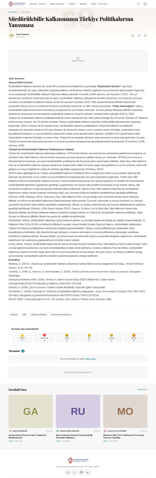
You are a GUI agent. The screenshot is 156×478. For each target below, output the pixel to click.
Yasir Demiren (22, 34)
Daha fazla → (142, 389)
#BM (24, 315)
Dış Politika (13, 12)
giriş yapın (91, 359)
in (88, 472)
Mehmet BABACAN (20, 431)
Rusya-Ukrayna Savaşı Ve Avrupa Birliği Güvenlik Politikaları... (74, 436)
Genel (11, 441)
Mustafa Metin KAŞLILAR (69, 431)
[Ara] (138, 4)
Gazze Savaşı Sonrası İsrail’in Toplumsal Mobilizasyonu (27, 436)
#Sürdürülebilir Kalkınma (61, 315)
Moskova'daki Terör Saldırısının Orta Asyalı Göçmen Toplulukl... (123, 436)
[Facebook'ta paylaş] (138, 35)
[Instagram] (81, 472)
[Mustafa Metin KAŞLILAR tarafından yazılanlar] (57, 431)
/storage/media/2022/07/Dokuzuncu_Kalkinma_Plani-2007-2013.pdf (45, 283)
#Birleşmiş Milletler (38, 315)
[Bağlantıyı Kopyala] (145, 35)
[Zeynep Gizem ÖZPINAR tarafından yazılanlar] (105, 431)
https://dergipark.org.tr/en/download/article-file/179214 (42, 295)
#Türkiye (14, 315)
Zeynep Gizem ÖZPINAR (116, 431)
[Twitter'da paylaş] (132, 35)
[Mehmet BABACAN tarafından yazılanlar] (10, 431)
